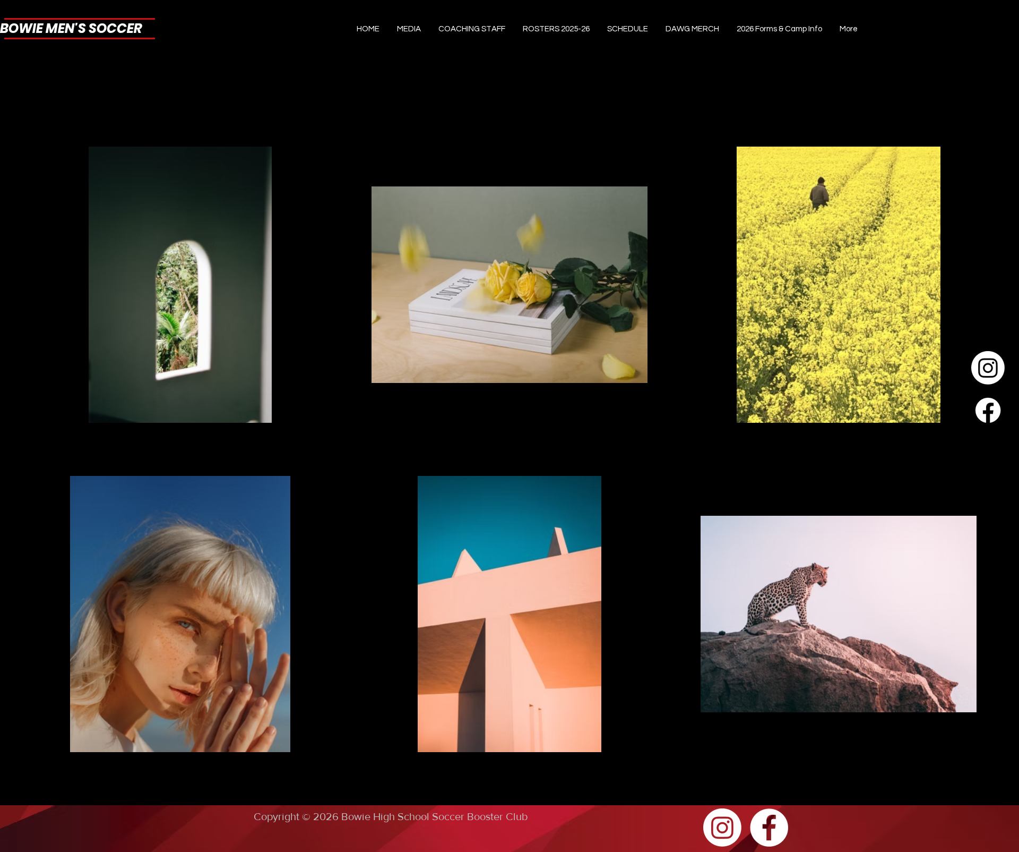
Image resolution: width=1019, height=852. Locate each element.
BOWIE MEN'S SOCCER (71, 28)
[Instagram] (988, 368)
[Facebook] (988, 410)
